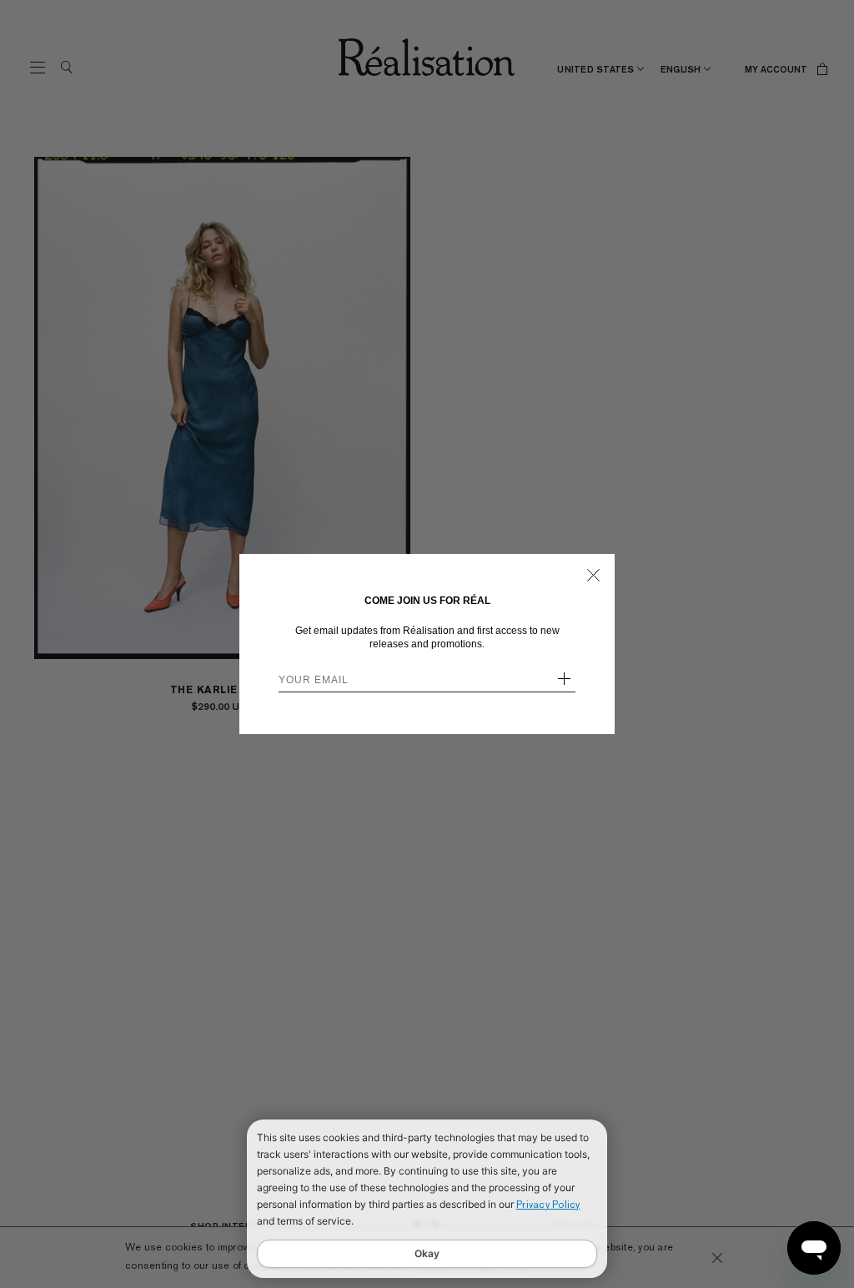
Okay (427, 1253)
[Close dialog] (593, 575)
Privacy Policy (548, 1204)
